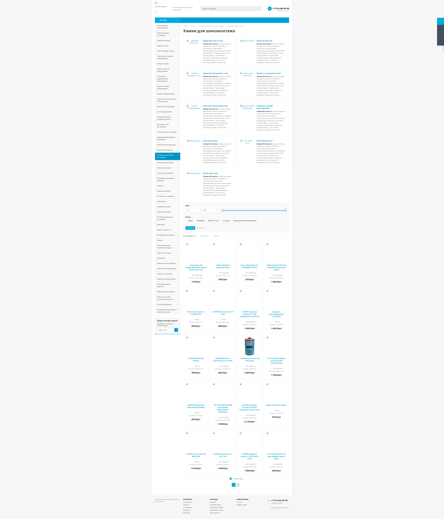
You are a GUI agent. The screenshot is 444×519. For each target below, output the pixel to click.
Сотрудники (187, 507)
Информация (242, 499)
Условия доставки (216, 507)
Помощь (214, 499)
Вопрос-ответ (242, 505)
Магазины (186, 513)
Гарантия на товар (216, 510)
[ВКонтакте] (273, 511)
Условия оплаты (216, 505)
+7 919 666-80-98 (281, 8)
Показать (190, 228)
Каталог (163, 20)
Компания (187, 499)
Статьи (239, 502)
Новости (186, 505)
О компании (187, 502)
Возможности (215, 513)
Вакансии (186, 510)
